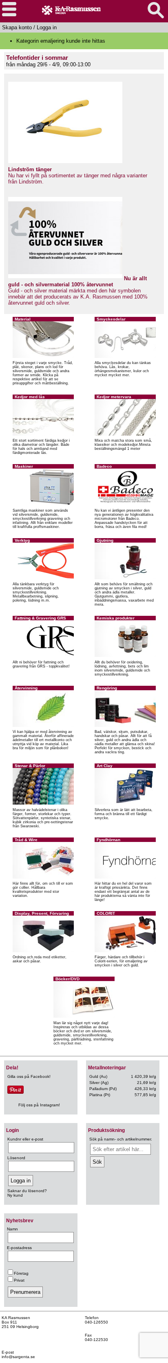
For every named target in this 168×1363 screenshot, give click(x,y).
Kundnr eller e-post (25, 1139)
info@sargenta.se (18, 1356)
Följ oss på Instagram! (39, 1105)
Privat (19, 1280)
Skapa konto (17, 27)
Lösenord (16, 1158)
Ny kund (15, 1195)
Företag (21, 1273)
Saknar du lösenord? (27, 1191)
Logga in (47, 27)
